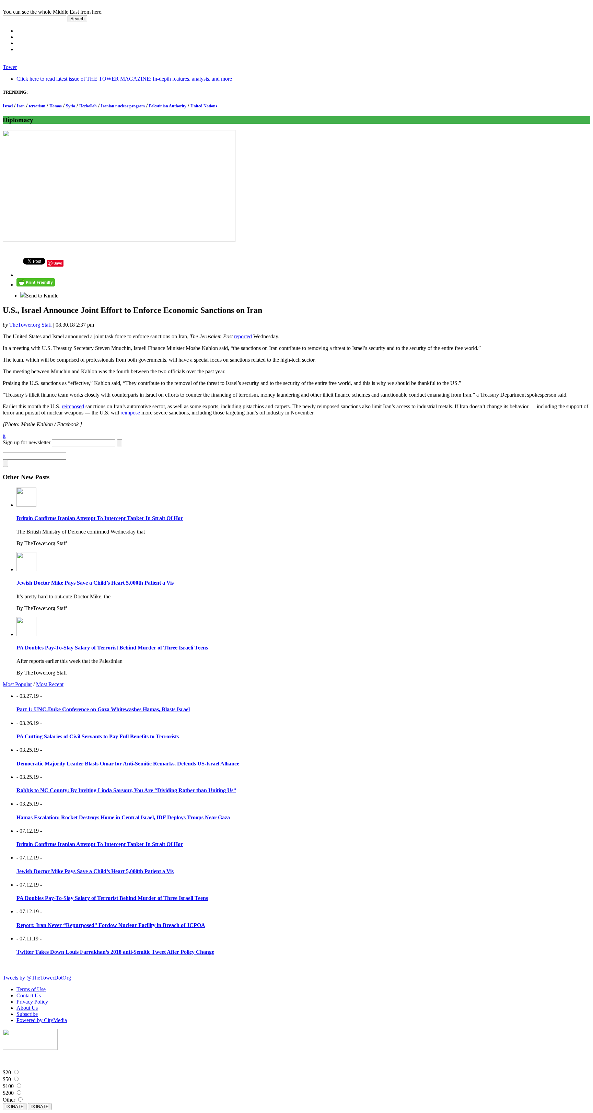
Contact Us (28, 995)
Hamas (55, 106)
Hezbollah (88, 106)
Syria (70, 106)
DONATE (14, 1106)
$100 (8, 1086)
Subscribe (27, 1014)
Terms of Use (31, 989)
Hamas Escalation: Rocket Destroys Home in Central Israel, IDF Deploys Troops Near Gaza (123, 817)
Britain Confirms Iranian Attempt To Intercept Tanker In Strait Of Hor (99, 518)
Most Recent (49, 684)
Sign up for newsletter (26, 442)
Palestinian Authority (167, 106)
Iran (21, 106)
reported (243, 336)
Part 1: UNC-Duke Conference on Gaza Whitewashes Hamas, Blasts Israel (103, 709)
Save (58, 263)
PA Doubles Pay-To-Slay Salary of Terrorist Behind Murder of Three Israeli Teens (112, 648)
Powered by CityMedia (41, 1020)
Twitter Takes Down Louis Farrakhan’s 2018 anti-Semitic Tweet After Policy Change (115, 952)
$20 (7, 1072)
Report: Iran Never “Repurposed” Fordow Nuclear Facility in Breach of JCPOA (110, 925)
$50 (7, 1079)
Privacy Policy (32, 1002)
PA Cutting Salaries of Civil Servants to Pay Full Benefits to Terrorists (97, 736)
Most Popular (17, 684)
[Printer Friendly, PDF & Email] (35, 285)
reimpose (130, 412)
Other (9, 1100)
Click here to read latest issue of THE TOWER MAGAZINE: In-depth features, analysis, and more (124, 79)
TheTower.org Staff (31, 325)
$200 (8, 1093)
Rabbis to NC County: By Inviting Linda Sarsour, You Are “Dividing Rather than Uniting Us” (126, 790)
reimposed (73, 406)
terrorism (37, 106)
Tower (10, 67)
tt (4, 436)
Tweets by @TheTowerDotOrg (37, 978)
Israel (8, 106)
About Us (27, 1008)
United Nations (203, 106)
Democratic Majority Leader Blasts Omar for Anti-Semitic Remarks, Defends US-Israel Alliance (127, 763)
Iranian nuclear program (123, 106)
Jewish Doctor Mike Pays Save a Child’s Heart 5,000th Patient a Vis (95, 583)
